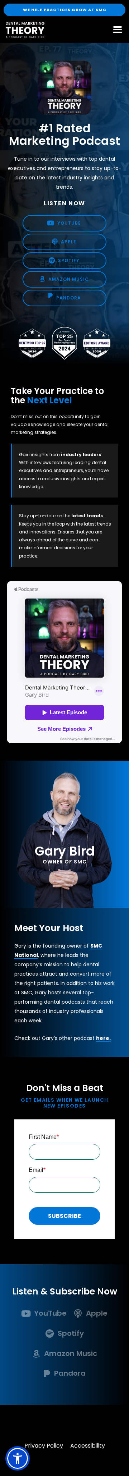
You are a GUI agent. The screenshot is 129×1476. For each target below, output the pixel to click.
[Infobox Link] (44, 1315)
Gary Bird (65, 851)
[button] (17, 1458)
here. (103, 1038)
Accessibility (87, 1445)
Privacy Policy (43, 1445)
